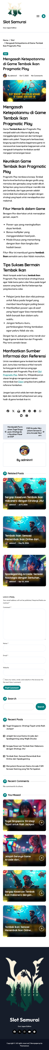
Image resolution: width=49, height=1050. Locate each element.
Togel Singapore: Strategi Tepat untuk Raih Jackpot (25, 727)
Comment (7, 607)
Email (5, 655)
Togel (9, 804)
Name (5, 643)
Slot (5, 54)
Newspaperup (35, 1043)
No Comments (37, 76)
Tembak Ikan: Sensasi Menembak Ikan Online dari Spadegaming (21, 539)
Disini (20, 381)
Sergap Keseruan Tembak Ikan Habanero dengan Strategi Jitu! (24, 498)
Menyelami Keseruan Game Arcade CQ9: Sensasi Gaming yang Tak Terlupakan (25, 767)
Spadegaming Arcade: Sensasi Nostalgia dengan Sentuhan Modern (24, 577)
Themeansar (24, 1046)
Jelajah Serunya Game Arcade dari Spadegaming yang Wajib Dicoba (22, 737)
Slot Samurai (14, 21)
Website (6, 668)
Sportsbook (11, 839)
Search (12, 698)
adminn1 (26, 460)
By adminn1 (12, 76)
